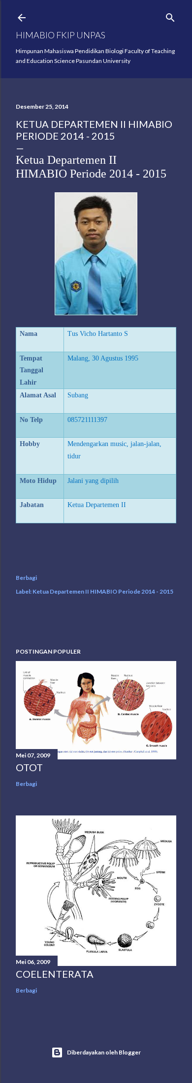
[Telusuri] (170, 15)
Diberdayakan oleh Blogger (104, 1052)
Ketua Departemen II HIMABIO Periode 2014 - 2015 (102, 591)
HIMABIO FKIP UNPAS (60, 35)
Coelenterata (55, 974)
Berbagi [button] (26, 577)
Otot (29, 767)
